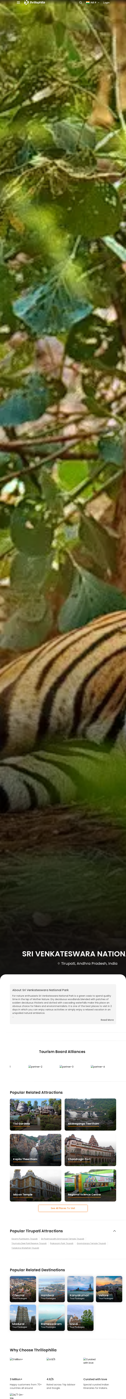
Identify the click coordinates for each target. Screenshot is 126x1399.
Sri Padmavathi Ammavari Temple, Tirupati (62, 1238)
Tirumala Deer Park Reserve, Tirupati (29, 1243)
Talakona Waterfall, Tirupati (25, 1248)
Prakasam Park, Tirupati (61, 1243)
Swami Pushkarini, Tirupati (24, 1238)
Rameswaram (51, 1325)
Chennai (19, 1296)
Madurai (19, 1325)
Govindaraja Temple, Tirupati (91, 1243)
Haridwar (48, 1296)
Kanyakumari (79, 1296)
